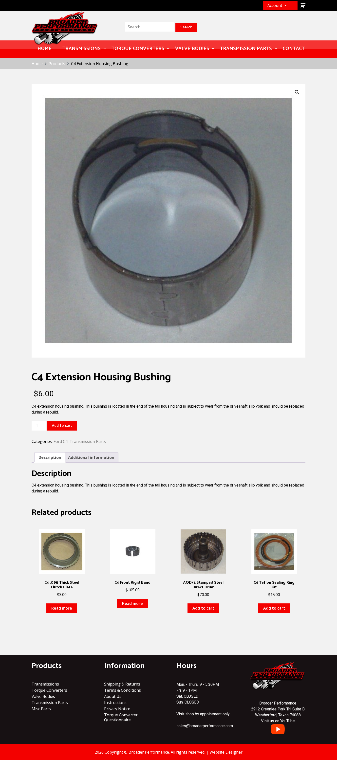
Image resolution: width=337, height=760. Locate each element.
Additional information (91, 457)
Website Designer (226, 752)
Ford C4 (61, 441)
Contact (294, 49)
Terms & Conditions (122, 690)
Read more (61, 608)
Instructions (115, 702)
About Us (112, 696)
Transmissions (81, 49)
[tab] (49, 457)
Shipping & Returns (122, 684)
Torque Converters (138, 49)
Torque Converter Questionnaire (121, 717)
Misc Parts (41, 708)
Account (274, 5)
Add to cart (62, 425)
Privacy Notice (117, 708)
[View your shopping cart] (302, 5)
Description (49, 457)
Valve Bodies (192, 49)
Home (44, 49)
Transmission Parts (246, 49)
